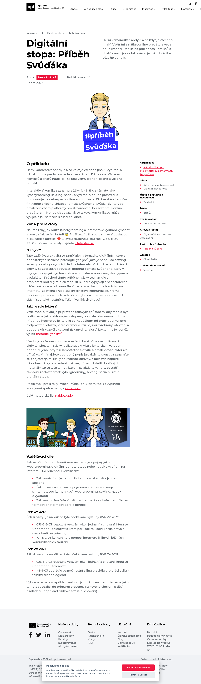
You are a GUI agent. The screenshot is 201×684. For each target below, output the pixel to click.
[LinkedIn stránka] (47, 635)
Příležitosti (167, 9)
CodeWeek (65, 632)
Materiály (186, 9)
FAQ (90, 642)
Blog (120, 639)
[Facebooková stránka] (190, 3)
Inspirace (147, 9)
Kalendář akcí (96, 635)
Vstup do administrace (155, 659)
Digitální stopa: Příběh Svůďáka (66, 33)
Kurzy (91, 639)
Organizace (129, 9)
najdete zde (64, 395)
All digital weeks (68, 646)
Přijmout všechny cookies (138, 667)
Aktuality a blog (93, 9)
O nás (73, 9)
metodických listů (49, 334)
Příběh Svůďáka (153, 248)
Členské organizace (129, 635)
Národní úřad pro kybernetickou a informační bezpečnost (156, 171)
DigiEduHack (66, 635)
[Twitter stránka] (40, 635)
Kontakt (122, 632)
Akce (114, 9)
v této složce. (84, 243)
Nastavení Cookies (138, 675)
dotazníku (72, 388)
